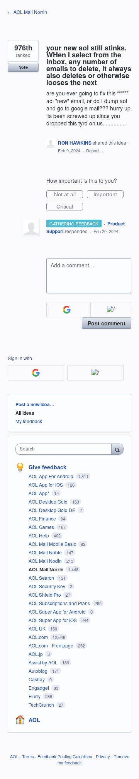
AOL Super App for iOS (53, 620)
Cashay (37, 679)
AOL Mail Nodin (46, 560)
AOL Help (39, 535)
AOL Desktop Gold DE (52, 510)
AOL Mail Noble (46, 552)
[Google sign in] (66, 309)
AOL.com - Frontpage (52, 645)
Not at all (68, 194)
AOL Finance (43, 518)
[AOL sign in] (110, 309)
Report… (94, 150)
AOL (34, 720)
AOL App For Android (52, 476)
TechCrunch (42, 704)
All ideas (24, 412)
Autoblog (39, 670)
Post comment (106, 323)
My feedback (28, 421)
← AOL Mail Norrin (27, 11)
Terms (28, 756)
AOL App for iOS (46, 484)
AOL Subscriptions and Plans (60, 603)
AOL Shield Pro (45, 594)
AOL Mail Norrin (46, 569)
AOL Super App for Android (58, 611)
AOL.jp (36, 654)
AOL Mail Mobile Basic (53, 543)
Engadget (39, 687)
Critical (69, 207)
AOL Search (42, 577)
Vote (23, 67)
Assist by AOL (44, 662)
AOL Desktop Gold (49, 501)
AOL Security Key (47, 586)
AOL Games (42, 527)
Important (108, 194)
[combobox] (65, 449)
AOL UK (38, 628)
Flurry (35, 696)
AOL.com (39, 637)
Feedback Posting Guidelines (64, 756)
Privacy (103, 756)
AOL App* (40, 493)
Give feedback (47, 467)
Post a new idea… (34, 404)
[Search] (117, 449)
